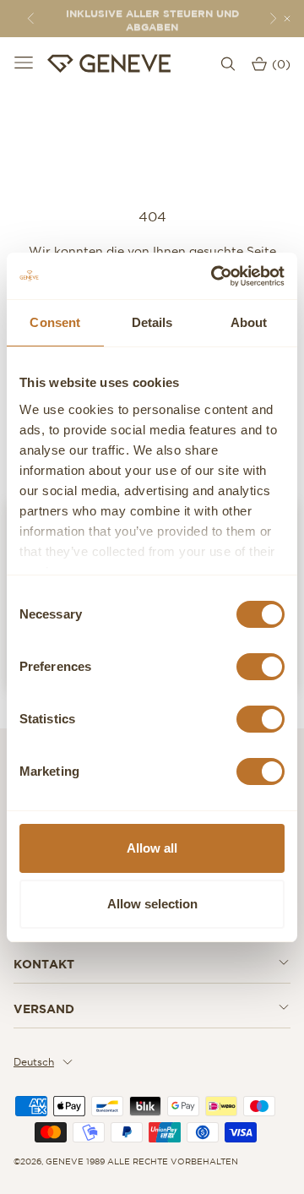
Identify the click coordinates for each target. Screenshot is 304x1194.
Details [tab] (152, 322)
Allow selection (152, 904)
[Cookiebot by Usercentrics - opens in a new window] (214, 276)
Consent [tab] (55, 322)
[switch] (260, 666)
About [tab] (249, 322)
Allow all (152, 848)
